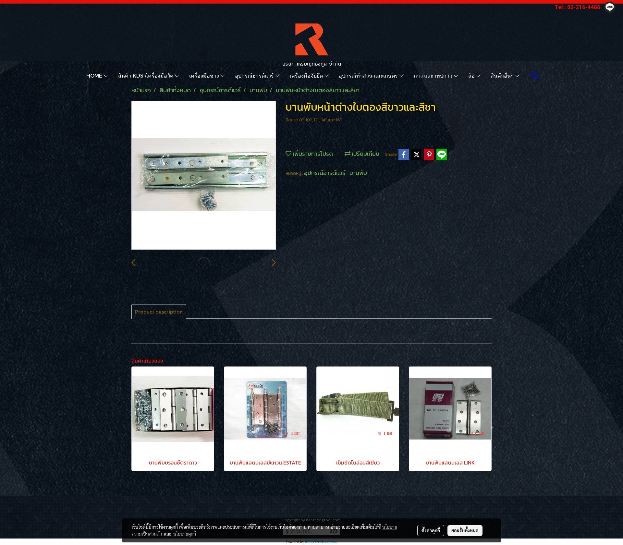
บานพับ (358, 172)
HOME (95, 75)
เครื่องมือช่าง (204, 75)
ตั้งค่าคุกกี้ (430, 530)
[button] (535, 75)
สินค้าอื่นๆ (503, 75)
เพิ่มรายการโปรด (312, 153)
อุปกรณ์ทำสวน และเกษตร (369, 75)
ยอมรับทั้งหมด (465, 530)
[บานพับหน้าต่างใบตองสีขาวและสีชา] (203, 175)
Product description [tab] (159, 312)
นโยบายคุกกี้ (184, 534)
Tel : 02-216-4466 (577, 7)
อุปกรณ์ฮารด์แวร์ (255, 75)
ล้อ (472, 75)
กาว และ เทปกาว (434, 75)
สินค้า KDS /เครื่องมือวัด (146, 75)
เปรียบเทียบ (364, 153)
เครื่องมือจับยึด (307, 75)
